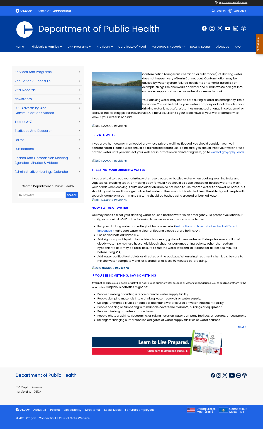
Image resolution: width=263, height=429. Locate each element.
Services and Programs (33, 72)
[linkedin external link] (235, 28)
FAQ (238, 47)
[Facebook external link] (204, 28)
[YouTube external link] (232, 375)
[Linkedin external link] (239, 375)
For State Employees (139, 410)
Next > (242, 327)
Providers (103, 47)
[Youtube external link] (227, 28)
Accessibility (72, 410)
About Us (222, 47)
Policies (55, 410)
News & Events (200, 47)
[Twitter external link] (219, 28)
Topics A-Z (23, 122)
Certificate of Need (132, 47)
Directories (93, 410)
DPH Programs (77, 47)
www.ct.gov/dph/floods (227, 152)
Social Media (112, 410)
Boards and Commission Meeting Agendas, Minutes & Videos (41, 160)
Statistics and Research (33, 130)
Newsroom (23, 99)
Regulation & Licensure (32, 81)
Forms (19, 140)
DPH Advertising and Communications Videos (34, 110)
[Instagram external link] (212, 28)
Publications (24, 149)
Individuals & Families (44, 47)
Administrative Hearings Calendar (41, 171)
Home (20, 47)
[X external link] (225, 375)
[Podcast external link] (243, 28)
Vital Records (25, 90)
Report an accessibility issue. (233, 2)
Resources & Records (166, 47)
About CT (40, 410)
